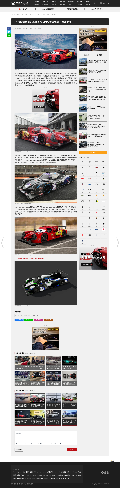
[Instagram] (105, 472)
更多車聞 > (93, 152)
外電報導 (62, 4)
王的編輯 (18, 28)
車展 (68, 472)
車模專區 (45, 2)
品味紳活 (79, 4)
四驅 (53, 475)
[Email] (108, 472)
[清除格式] (27, 443)
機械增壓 (63, 472)
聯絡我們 (13, 484)
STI (76, 472)
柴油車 (60, 478)
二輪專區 (88, 2)
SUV (38, 472)
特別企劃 (88, 4)
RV (41, 472)
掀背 (57, 478)
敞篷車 (14, 472)
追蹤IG (39, 319)
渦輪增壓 (72, 472)
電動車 (33, 478)
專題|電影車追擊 (72, 9)
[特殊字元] (57, 443)
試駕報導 (62, 2)
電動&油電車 (71, 2)
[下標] (54, 443)
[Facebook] (102, 472)
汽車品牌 (70, 4)
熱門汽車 (36, 4)
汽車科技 (79, 2)
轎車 (44, 475)
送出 (72, 450)
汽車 (38, 475)
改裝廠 (22, 478)
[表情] (60, 443)
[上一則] (2, 243)
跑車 (40, 475)
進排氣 (72, 475)
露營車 (53, 478)
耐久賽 (17, 315)
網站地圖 (26, 484)
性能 (22, 475)
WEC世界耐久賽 (25, 315)
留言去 (49, 319)
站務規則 (31, 484)
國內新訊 (54, 4)
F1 (25, 475)
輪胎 (18, 472)
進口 (31, 475)
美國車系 (38, 478)
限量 (79, 472)
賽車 (21, 472)
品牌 (56, 475)
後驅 (50, 475)
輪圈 (24, 472)
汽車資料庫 (45, 4)
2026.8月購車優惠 (48, 9)
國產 (28, 475)
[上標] (52, 443)
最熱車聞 (100, 55)
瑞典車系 (46, 478)
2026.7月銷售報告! (97, 9)
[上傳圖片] (16, 443)
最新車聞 (36, 2)
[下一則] (117, 243)
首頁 (12, 14)
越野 (34, 475)
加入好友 (29, 319)
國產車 (55, 472)
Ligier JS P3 (35, 315)
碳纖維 (60, 475)
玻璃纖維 (67, 475)
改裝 (35, 472)
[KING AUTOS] (20, 3)
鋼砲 (79, 475)
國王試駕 (29, 472)
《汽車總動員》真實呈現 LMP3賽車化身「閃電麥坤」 (42, 14)
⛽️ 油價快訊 (23, 9)
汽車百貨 (66, 478)
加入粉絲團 (20, 319)
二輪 (76, 475)
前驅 (47, 475)
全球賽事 (24, 14)
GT (49, 478)
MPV (44, 472)
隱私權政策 (20, 484)
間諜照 (54, 2)
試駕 (59, 472)
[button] (20, 443)
